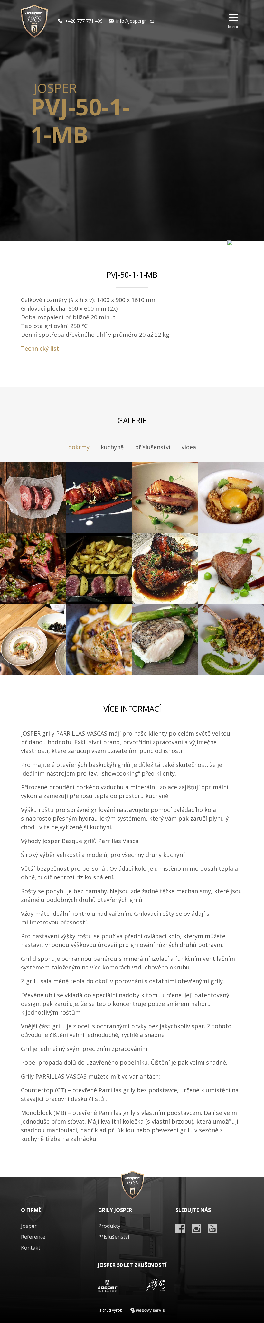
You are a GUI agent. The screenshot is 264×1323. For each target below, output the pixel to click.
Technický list (40, 348)
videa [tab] (189, 447)
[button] (233, 21)
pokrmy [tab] (79, 447)
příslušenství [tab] (152, 447)
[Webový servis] (147, 1310)
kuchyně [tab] (112, 447)
